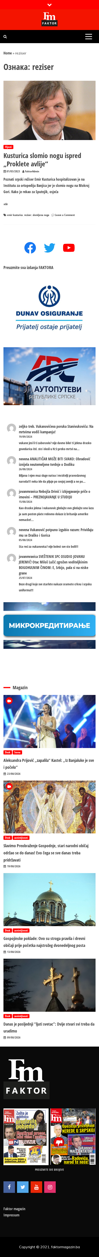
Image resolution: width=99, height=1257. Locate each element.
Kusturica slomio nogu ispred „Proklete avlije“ (42, 159)
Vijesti (8, 147)
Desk (7, 752)
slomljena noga (41, 215)
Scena (17, 752)
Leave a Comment (65, 215)
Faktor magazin (14, 1208)
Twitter (23, 1187)
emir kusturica (15, 215)
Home (7, 53)
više (5, 204)
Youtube (36, 1187)
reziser (27, 215)
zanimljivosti (21, 838)
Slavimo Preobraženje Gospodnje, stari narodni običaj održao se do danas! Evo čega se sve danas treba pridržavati (45, 852)
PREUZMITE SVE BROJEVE (49, 1169)
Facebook (9, 1187)
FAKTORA (46, 267)
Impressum (11, 1215)
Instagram (50, 1187)
